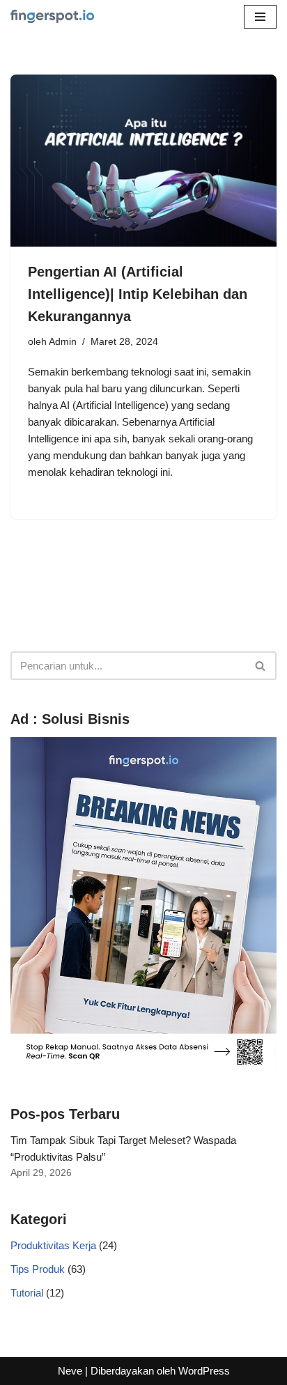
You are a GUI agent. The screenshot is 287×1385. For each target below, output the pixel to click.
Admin (63, 341)
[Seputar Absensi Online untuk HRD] (52, 16)
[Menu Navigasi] (260, 17)
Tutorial (26, 1293)
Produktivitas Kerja (53, 1245)
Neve (70, 1371)
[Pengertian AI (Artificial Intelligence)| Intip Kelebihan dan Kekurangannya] (143, 161)
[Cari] (261, 665)
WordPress (204, 1371)
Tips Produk (37, 1269)
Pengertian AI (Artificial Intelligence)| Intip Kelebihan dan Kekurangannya (137, 294)
